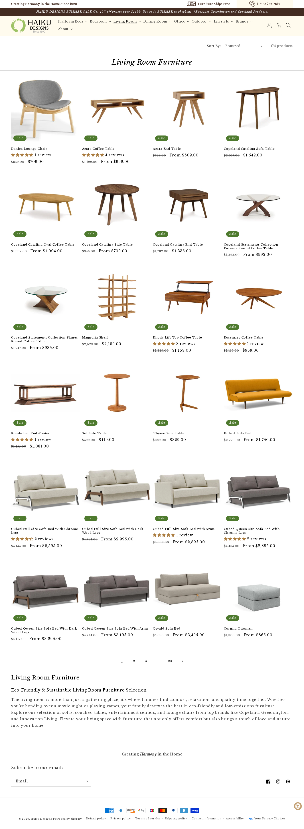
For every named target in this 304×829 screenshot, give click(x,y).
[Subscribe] (86, 781)
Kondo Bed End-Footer (30, 433)
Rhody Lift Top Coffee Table (177, 337)
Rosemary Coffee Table (244, 337)
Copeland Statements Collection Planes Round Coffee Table (44, 339)
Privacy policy (120, 818)
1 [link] (122, 661)
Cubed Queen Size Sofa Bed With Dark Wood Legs (44, 630)
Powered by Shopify (67, 818)
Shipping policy (176, 818)
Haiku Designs (41, 818)
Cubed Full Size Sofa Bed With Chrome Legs (44, 531)
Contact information (206, 818)
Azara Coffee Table (98, 149)
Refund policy (96, 818)
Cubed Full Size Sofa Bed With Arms (184, 529)
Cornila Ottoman (238, 628)
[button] (288, 25)
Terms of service (147, 818)
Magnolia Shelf (95, 337)
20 (170, 661)
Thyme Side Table (168, 433)
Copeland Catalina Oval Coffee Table (43, 244)
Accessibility (235, 818)
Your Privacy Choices (269, 818)
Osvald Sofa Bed (166, 628)
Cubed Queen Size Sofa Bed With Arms (115, 628)
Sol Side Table (94, 433)
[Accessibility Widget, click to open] (298, 806)
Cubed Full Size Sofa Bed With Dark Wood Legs (112, 531)
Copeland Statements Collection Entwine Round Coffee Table (251, 246)
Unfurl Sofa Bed (238, 433)
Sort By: (214, 46)
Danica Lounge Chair (29, 149)
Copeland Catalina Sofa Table (249, 149)
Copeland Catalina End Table (178, 244)
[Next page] (182, 661)
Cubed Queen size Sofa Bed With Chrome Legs (252, 531)
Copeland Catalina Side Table (107, 244)
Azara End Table (167, 149)
